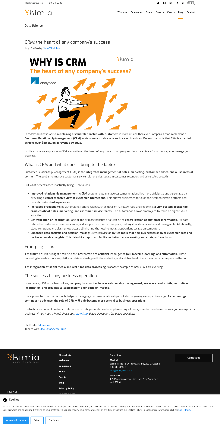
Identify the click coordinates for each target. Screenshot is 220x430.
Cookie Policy (184, 410)
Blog (180, 12)
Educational (44, 325)
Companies (136, 12)
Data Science (53, 329)
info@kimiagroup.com (34, 3)
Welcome (122, 12)
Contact (191, 12)
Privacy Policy (66, 388)
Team (149, 12)
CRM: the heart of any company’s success (67, 42)
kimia (63, 329)
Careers (159, 12)
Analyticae (81, 313)
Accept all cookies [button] (16, 420)
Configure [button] (53, 420)
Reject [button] (37, 420)
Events (171, 12)
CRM (42, 329)
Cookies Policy (67, 393)
